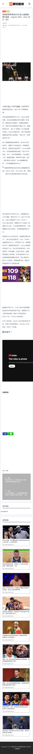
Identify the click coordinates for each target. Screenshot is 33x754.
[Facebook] (5, 433)
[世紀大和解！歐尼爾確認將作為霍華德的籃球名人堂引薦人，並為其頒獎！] (16, 532)
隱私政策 (17, 748)
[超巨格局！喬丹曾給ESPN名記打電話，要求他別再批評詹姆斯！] (16, 722)
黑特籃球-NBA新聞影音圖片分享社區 (21, 747)
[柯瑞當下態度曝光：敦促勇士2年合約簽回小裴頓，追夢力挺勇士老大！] (16, 603)
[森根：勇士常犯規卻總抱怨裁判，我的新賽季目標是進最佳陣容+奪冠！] (16, 675)
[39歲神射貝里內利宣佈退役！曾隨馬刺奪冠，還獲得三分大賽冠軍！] (16, 627)
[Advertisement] (16, 45)
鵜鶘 (8, 11)
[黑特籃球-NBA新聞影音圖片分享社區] (16, 4)
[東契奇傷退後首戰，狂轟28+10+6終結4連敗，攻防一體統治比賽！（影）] (16, 556)
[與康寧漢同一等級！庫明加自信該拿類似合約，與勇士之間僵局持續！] (16, 698)
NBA (6, 25)
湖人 (4, 11)
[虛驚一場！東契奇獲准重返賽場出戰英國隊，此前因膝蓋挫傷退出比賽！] (16, 651)
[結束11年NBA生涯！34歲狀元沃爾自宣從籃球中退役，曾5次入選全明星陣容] (16, 579)
